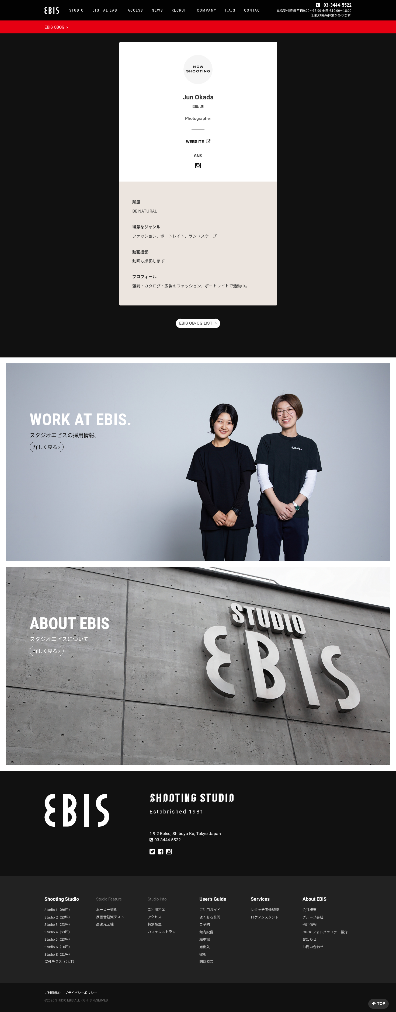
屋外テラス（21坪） (60, 961)
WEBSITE (195, 141)
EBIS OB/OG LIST (196, 323)
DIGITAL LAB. (105, 10)
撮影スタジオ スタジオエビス (54, 9)
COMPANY (206, 10)
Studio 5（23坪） (58, 939)
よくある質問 (209, 917)
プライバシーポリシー (81, 992)
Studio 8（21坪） (58, 954)
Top (380, 1003)
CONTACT (253, 10)
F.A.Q (230, 10)
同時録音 (206, 961)
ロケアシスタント (265, 917)
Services (260, 899)
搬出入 (204, 946)
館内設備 (206, 931)
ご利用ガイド (209, 909)
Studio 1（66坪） (58, 909)
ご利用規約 (52, 992)
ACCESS (135, 10)
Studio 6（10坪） (58, 946)
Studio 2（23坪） (58, 917)
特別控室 (155, 924)
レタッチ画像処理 (265, 909)
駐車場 (204, 939)
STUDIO (76, 10)
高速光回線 (105, 924)
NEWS (157, 10)
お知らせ (310, 939)
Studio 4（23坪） (58, 931)
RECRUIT (180, 10)
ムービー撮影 (106, 909)
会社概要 (310, 909)
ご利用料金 (156, 909)
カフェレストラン (162, 931)
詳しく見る (45, 446)
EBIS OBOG (54, 27)
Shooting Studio (61, 899)
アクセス (154, 916)
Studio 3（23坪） (58, 924)
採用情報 (310, 924)
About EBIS (314, 899)
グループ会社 (313, 917)
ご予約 (204, 924)
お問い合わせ (313, 946)
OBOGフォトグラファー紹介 (325, 931)
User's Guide (212, 899)
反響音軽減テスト (110, 916)
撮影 (202, 954)
